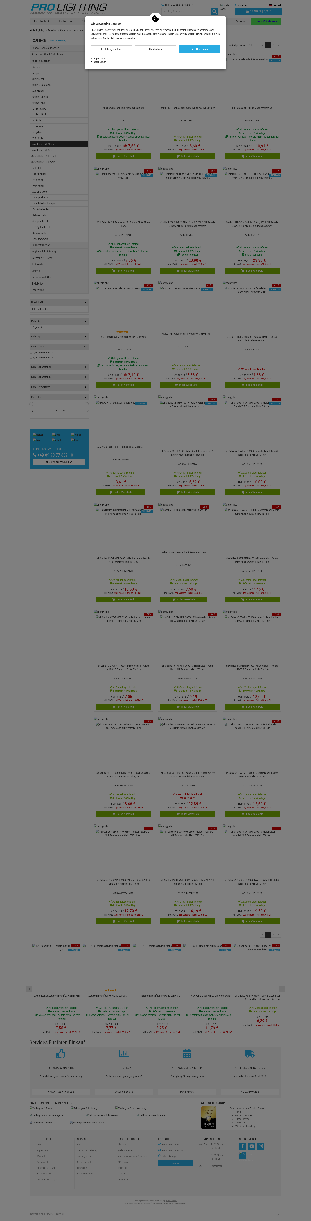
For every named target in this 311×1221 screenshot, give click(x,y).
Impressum (99, 58)
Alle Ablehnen (156, 49)
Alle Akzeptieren (199, 49)
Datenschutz (100, 62)
